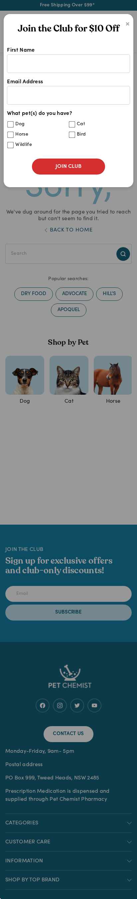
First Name (21, 50)
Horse (21, 134)
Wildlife (23, 145)
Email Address (25, 82)
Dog (20, 124)
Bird (81, 134)
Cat (81, 124)
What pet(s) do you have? (46, 129)
